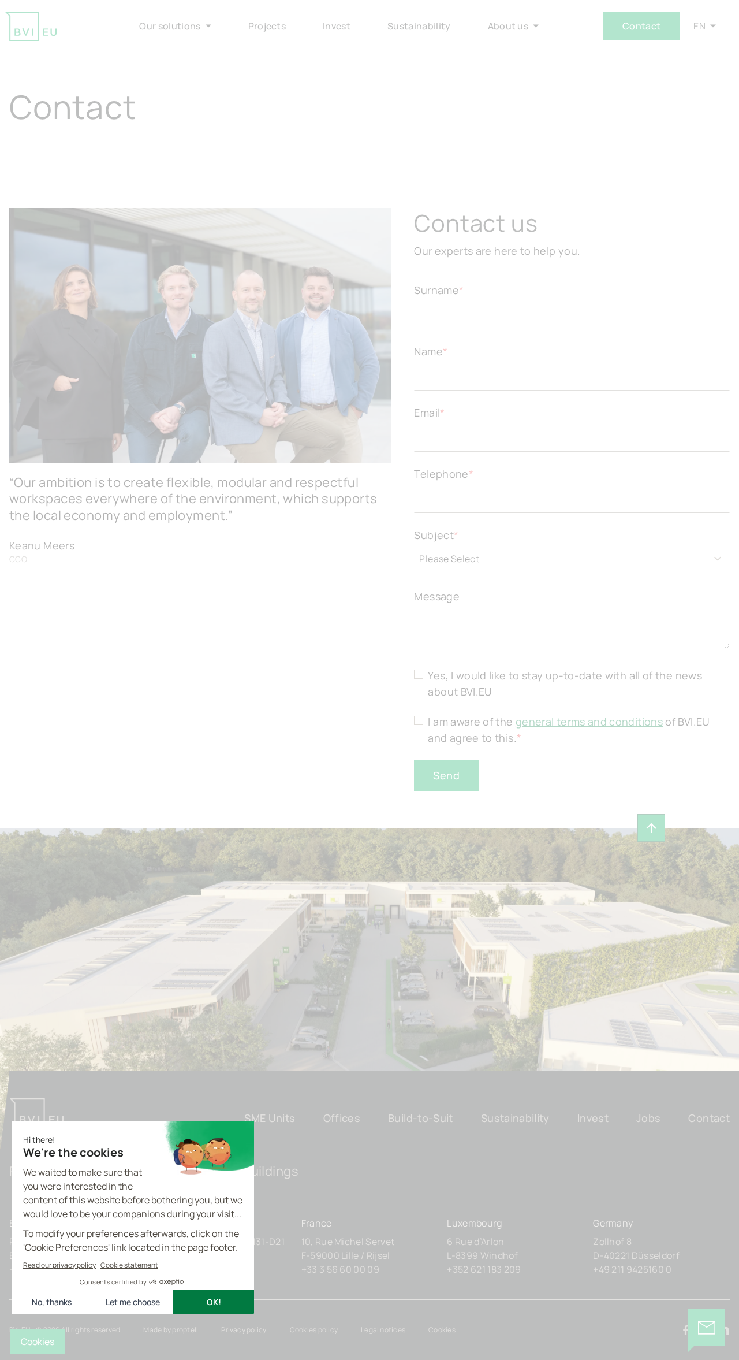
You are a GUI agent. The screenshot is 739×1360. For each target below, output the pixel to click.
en (699, 26)
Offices (342, 1118)
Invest (593, 1118)
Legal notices (383, 1330)
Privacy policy (243, 1330)
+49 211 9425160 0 (632, 1269)
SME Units (269, 1118)
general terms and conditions (589, 722)
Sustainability (515, 1118)
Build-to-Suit (420, 1118)
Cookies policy (314, 1330)
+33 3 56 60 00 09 (340, 1269)
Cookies (442, 1330)
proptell (185, 1330)
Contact (641, 26)
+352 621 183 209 (484, 1269)
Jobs (648, 1118)
